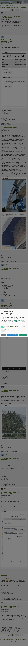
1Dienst (7, 327)
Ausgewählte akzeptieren (12, 334)
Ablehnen (3, 334)
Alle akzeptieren (22, 334)
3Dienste (7, 331)
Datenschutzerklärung (19, 320)
